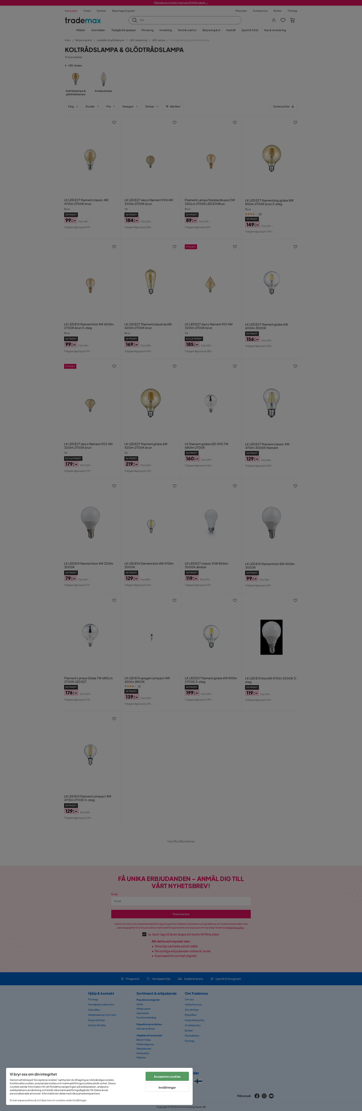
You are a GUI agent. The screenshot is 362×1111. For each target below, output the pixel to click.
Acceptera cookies (167, 1076)
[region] (99, 1086)
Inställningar (167, 1087)
